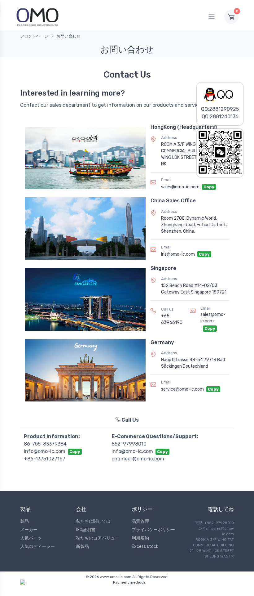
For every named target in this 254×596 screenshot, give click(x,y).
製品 (24, 521)
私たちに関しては (93, 521)
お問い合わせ (68, 36)
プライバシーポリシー (153, 529)
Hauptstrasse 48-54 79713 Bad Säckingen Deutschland (193, 363)
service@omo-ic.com (182, 389)
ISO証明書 (85, 529)
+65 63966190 (171, 319)
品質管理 (140, 521)
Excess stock (145, 546)
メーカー (28, 529)
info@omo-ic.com (44, 451)
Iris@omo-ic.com (178, 254)
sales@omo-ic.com (180, 187)
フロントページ (34, 36)
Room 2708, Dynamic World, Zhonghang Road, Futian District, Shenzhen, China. (194, 225)
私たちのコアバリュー (97, 538)
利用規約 (140, 538)
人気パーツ (31, 538)
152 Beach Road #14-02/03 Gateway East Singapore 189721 (193, 289)
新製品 (82, 546)
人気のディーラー (37, 546)
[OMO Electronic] (37, 16)
